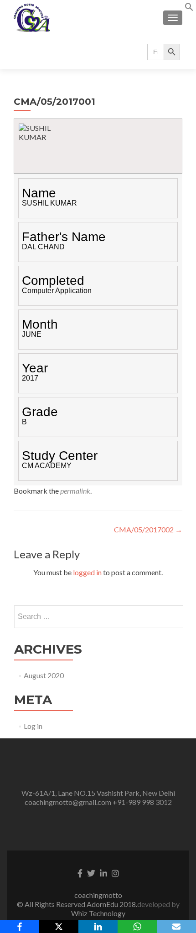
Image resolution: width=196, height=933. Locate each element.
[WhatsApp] (137, 926)
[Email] (176, 926)
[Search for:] (98, 616)
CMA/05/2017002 (148, 529)
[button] (189, 8)
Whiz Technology (98, 913)
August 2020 (44, 675)
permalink (75, 490)
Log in (33, 726)
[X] (58, 926)
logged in (87, 572)
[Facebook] (19, 926)
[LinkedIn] (98, 926)
